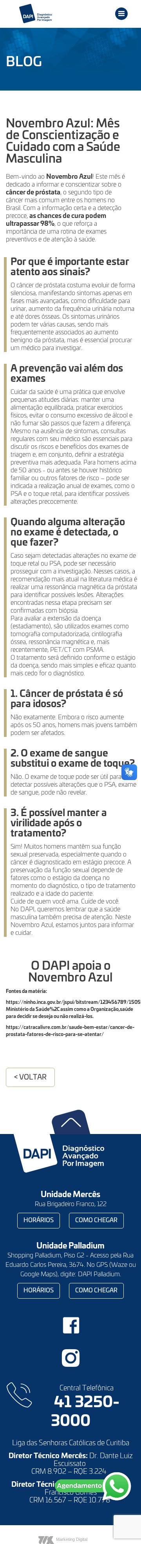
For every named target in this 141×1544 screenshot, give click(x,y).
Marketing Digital (71, 1539)
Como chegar (96, 1220)
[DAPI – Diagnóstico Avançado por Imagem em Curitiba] (49, 14)
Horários (39, 1220)
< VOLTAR (30, 1077)
